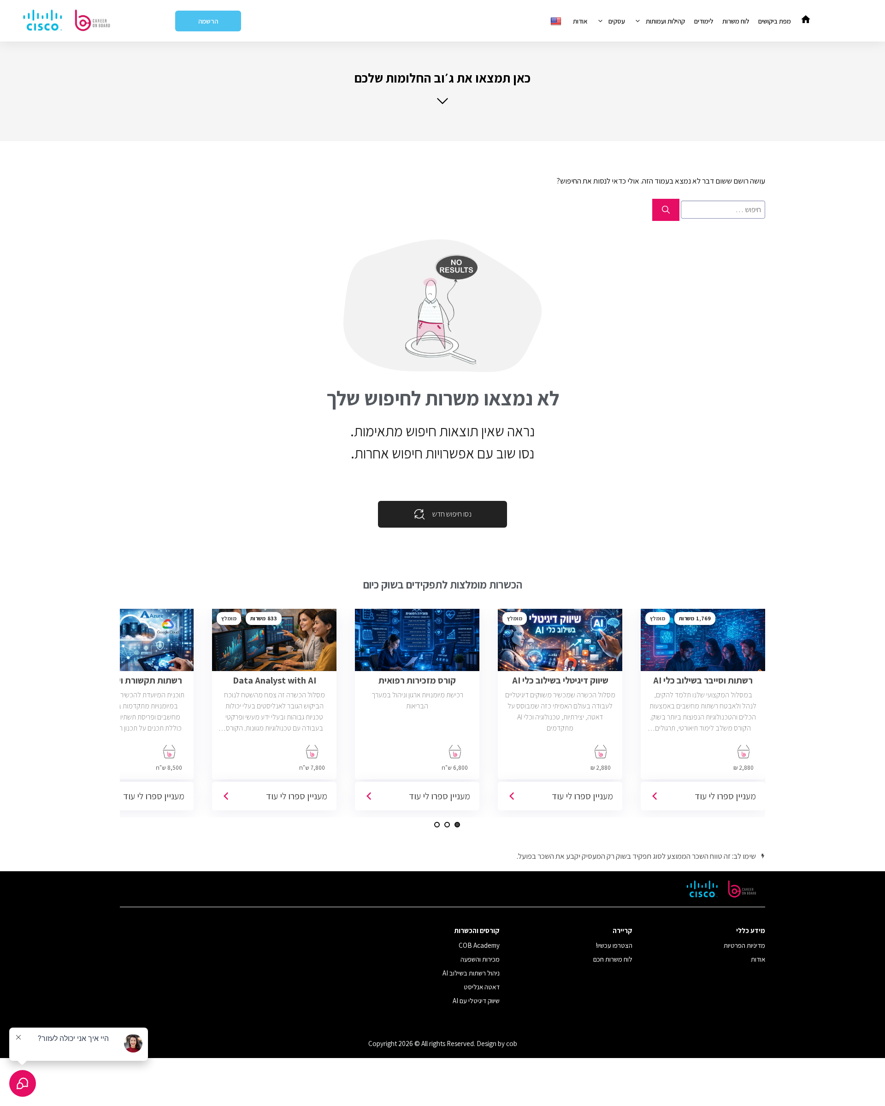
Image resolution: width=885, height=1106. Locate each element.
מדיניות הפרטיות (744, 945)
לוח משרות (735, 21)
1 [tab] (457, 824)
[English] (557, 21)
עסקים (616, 21)
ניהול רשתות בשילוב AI (471, 973)
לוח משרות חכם (612, 959)
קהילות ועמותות (665, 21)
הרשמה (208, 21)
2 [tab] (447, 824)
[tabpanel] (702, 713)
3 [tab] (437, 824)
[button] (442, 87)
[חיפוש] (665, 210)
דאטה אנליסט (482, 986)
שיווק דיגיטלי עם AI (476, 1000)
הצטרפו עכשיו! (614, 945)
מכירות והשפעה (480, 959)
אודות (580, 21)
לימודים (703, 21)
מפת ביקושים (774, 21)
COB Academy (479, 945)
